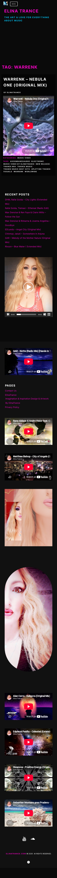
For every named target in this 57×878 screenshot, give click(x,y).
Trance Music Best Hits (16, 169)
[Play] (8, 314)
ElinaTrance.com (16, 854)
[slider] (26, 314)
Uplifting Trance (41, 169)
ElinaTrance (14, 92)
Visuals (7, 172)
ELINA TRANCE (21, 11)
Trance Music (25, 166)
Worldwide (31, 172)
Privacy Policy (12, 407)
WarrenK (18, 172)
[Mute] (44, 314)
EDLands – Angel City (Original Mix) (23, 229)
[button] (28, 287)
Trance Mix (9, 166)
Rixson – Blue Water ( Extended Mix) (23, 246)
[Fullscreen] (49, 314)
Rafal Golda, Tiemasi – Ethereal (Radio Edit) (27, 208)
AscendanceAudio (20, 161)
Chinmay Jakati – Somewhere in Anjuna (25, 233)
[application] (28, 287)
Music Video (24, 158)
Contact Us (10, 390)
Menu (14, 4)
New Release (43, 164)
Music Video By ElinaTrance (18, 164)
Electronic (37, 161)
